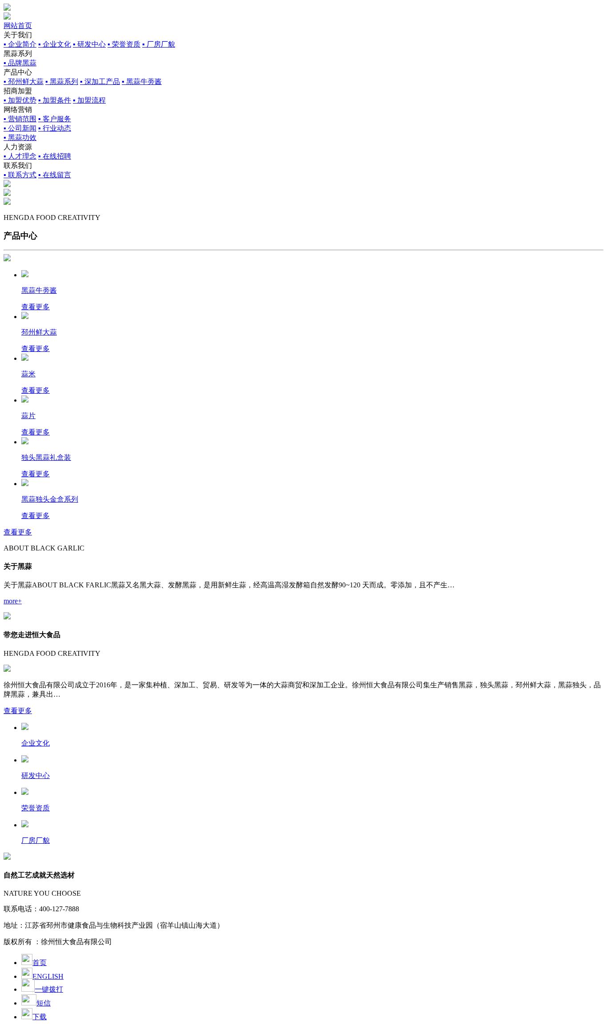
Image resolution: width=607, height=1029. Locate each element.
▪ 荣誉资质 (124, 44)
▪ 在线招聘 (54, 156)
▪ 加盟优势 (20, 100)
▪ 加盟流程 (89, 100)
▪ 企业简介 (20, 44)
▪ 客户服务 (54, 119)
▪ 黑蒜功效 (20, 137)
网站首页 (18, 25)
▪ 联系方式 (20, 175)
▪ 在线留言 (54, 175)
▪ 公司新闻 (20, 128)
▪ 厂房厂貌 (158, 44)
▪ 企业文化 (54, 44)
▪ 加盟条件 (54, 100)
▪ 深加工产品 (100, 81)
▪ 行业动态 (54, 128)
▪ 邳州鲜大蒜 (24, 81)
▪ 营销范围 (20, 119)
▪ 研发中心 (89, 44)
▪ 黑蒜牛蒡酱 (142, 81)
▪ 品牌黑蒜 (20, 63)
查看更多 (18, 532)
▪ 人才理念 (20, 156)
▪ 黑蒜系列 (61, 81)
